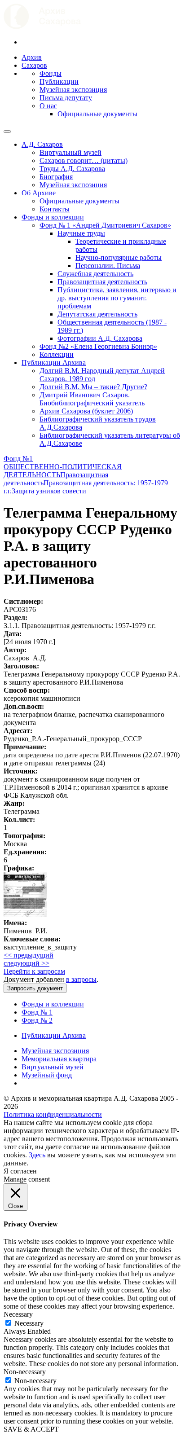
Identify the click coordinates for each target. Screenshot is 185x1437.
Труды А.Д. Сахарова (72, 168)
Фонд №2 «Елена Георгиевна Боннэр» (98, 346)
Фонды (51, 73)
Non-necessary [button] (25, 1371)
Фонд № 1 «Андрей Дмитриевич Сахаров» (105, 225)
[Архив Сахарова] (42, 27)
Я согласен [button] (20, 1171)
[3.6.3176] (25, 914)
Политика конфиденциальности (53, 1114)
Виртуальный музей (70, 152)
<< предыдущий (28, 955)
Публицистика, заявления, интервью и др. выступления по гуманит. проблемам (116, 298)
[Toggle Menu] (7, 131)
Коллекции (57, 354)
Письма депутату (66, 97)
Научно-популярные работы (118, 257)
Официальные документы (97, 114)
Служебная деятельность (95, 273)
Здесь (37, 1155)
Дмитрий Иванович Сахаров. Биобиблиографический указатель (92, 399)
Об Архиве (39, 193)
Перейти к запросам (34, 971)
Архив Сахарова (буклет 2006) (86, 411)
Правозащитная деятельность (102, 282)
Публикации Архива (54, 362)
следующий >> (26, 963)
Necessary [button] (18, 1314)
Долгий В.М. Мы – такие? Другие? (93, 387)
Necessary (29, 1323)
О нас (48, 106)
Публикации (59, 81)
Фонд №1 (18, 458)
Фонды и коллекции (53, 217)
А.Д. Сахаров (42, 144)
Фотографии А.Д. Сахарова (99, 338)
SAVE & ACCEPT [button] (31, 1429)
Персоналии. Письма (107, 265)
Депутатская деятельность (97, 314)
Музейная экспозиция (73, 89)
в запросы (81, 979)
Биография (56, 176)
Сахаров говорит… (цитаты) (84, 160)
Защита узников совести (49, 491)
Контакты (55, 209)
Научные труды (81, 233)
